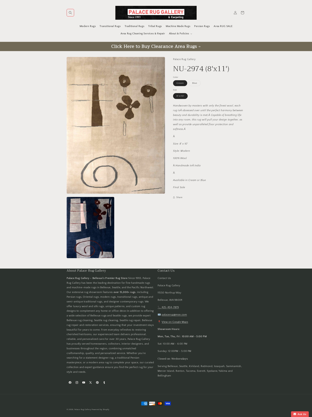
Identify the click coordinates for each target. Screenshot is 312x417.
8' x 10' (182, 96)
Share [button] (179, 197)
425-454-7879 (170, 307)
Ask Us (301, 414)
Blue (196, 84)
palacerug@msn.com (174, 314)
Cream (181, 84)
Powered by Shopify (100, 409)
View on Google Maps (175, 321)
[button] (70, 12)
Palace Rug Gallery (82, 409)
